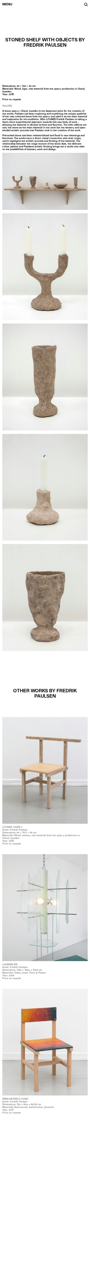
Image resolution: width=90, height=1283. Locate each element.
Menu (7, 4)
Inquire (7, 105)
